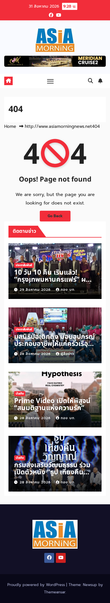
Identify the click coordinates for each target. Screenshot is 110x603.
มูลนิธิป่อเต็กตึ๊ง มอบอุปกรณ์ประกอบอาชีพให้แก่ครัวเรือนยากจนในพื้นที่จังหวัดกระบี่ (54, 344)
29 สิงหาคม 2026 (36, 289)
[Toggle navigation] (50, 81)
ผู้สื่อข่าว (67, 353)
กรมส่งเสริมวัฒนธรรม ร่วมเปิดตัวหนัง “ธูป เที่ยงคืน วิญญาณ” (52, 472)
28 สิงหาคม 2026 (36, 353)
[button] (90, 81)
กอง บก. (68, 289)
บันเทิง (20, 393)
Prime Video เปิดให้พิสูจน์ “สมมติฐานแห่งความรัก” (52, 404)
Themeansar (54, 592)
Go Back (55, 216)
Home (10, 126)
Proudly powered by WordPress (36, 584)
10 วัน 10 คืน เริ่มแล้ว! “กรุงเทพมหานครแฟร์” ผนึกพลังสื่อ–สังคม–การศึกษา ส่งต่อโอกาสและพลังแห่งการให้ (54, 283)
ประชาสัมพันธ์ (24, 265)
